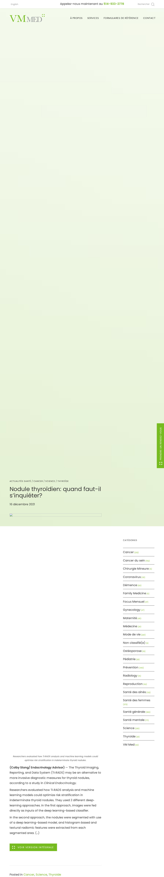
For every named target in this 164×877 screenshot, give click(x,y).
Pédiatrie (129, 659)
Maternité (130, 618)
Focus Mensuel (133, 602)
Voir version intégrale (36, 847)
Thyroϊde (63, 481)
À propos (76, 18)
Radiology (130, 676)
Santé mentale (133, 720)
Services (93, 18)
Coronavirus (132, 577)
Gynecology (131, 610)
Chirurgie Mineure (136, 569)
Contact (149, 18)
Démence (130, 585)
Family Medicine (134, 593)
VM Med (129, 745)
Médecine (130, 626)
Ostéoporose (132, 651)
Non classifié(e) (134, 643)
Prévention (130, 667)
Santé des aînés (134, 692)
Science (50, 481)
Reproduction (133, 684)
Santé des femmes (136, 700)
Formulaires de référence (121, 18)
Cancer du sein (134, 560)
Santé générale (134, 712)
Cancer (38, 481)
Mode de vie (131, 634)
